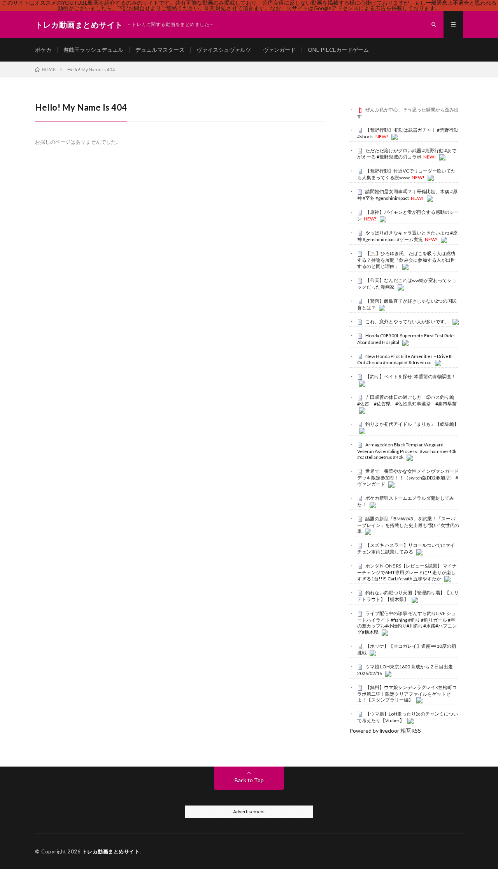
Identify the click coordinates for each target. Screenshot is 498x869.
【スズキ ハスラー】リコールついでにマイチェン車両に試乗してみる (406, 548)
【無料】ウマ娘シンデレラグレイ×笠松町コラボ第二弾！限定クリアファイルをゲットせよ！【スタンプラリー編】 (407, 693)
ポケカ (43, 49)
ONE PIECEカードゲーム (338, 49)
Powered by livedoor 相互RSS (385, 730)
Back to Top (249, 780)
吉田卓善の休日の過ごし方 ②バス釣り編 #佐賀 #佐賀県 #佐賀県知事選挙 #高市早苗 (408, 400)
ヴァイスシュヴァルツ (223, 49)
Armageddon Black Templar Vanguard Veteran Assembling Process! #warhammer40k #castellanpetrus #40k (406, 451)
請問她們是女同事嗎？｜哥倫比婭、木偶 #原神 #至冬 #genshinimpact (407, 195)
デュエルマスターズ (159, 49)
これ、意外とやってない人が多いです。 (407, 321)
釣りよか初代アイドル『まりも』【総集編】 (412, 424)
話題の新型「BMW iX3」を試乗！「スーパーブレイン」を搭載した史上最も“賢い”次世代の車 (408, 525)
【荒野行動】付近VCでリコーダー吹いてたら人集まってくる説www (406, 174)
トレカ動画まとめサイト (111, 851)
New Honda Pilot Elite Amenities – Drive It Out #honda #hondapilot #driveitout (404, 359)
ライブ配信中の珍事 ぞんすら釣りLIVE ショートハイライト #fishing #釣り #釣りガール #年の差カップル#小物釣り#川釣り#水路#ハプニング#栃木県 (407, 622)
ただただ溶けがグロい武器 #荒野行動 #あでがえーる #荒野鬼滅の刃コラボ (406, 154)
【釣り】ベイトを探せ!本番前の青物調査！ (410, 376)
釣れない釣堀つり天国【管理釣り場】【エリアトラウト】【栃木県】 (408, 596)
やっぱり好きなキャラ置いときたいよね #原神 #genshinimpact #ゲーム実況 (407, 236)
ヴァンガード (279, 49)
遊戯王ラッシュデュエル (93, 49)
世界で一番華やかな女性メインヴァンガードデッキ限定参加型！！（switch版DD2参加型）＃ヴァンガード (408, 477)
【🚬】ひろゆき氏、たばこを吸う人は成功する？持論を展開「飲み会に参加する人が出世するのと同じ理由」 (406, 259)
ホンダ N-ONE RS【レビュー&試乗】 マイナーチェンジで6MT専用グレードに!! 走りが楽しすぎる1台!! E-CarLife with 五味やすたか (407, 572)
